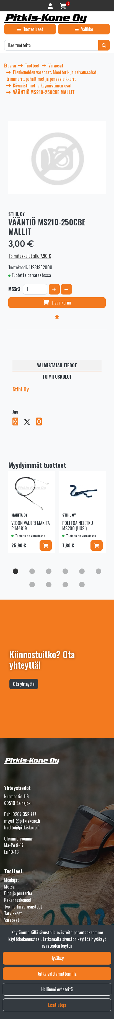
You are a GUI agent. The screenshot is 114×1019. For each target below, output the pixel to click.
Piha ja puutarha (18, 893)
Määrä (14, 289)
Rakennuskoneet (18, 900)
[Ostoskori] (63, 5)
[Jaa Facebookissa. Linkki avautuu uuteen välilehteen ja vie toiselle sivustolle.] (18, 422)
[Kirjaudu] (51, 5)
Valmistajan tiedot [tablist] (57, 365)
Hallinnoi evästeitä (57, 989)
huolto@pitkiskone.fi (22, 827)
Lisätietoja (57, 1005)
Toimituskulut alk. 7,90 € (30, 256)
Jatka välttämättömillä (57, 973)
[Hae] (104, 45)
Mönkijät (11, 880)
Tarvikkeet (13, 913)
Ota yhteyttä (24, 684)
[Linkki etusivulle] (45, 18)
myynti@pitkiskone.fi (22, 820)
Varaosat (11, 920)
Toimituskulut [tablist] (57, 376)
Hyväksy (57, 958)
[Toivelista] (57, 316)
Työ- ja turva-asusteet (23, 906)
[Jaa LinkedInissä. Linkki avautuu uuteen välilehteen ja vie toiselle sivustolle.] (41, 422)
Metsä (9, 886)
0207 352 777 (24, 814)
